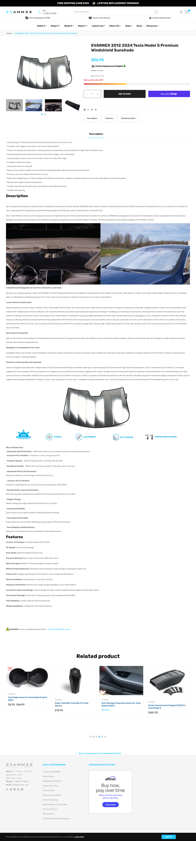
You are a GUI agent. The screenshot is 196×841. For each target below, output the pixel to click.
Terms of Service (50, 809)
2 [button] (45, 114)
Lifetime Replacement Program (56, 818)
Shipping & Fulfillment (52, 781)
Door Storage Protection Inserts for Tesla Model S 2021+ (74, 704)
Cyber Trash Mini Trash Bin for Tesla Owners (25, 704)
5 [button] (102, 736)
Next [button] (79, 105)
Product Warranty (50, 786)
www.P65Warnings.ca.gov (59, 629)
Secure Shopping (50, 800)
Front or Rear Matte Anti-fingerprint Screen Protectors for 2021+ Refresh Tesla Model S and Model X (165, 708)
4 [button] (99, 736)
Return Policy (48, 776)
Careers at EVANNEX (51, 772)
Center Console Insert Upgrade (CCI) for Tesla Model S (120, 706)
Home (9, 33)
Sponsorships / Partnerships (55, 804)
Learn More (79, 837)
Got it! (169, 837)
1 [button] (42, 114)
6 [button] (105, 736)
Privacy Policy (49, 790)
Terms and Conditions (52, 795)
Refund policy (48, 814)
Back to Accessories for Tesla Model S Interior (99, 753)
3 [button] (96, 736)
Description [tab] (96, 133)
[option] (28, 693)
